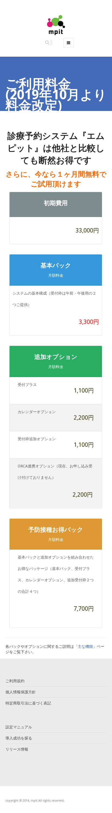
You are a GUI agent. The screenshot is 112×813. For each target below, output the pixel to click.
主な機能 (85, 646)
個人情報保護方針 (20, 692)
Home (29, 119)
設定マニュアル (18, 727)
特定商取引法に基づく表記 (28, 703)
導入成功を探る (18, 738)
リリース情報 (16, 749)
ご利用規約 (14, 681)
